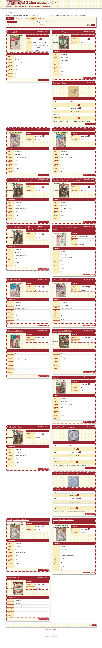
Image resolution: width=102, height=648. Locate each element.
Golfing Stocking (14, 280)
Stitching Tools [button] (20, 7)
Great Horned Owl (60, 280)
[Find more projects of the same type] (79, 118)
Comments (55, 629)
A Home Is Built (13, 32)
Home (45, 629)
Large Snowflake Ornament (64, 427)
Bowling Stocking (60, 129)
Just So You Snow (15, 427)
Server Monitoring (46, 636)
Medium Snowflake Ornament (65, 473)
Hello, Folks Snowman (62, 331)
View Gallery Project (90, 124)
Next (93, 25)
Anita (72, 102)
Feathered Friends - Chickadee (66, 180)
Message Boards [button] (34, 7)
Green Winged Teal (15, 331)
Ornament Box (13, 578)
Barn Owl (11, 129)
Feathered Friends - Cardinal (19, 180)
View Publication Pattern (43, 80)
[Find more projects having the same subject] (80, 108)
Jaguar (56, 378)
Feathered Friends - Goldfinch (20, 227)
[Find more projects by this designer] (41, 39)
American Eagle (59, 32)
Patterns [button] (9, 7)
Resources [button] (46, 7)
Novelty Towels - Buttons (18, 520)
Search (50, 629)
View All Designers (12, 22)
